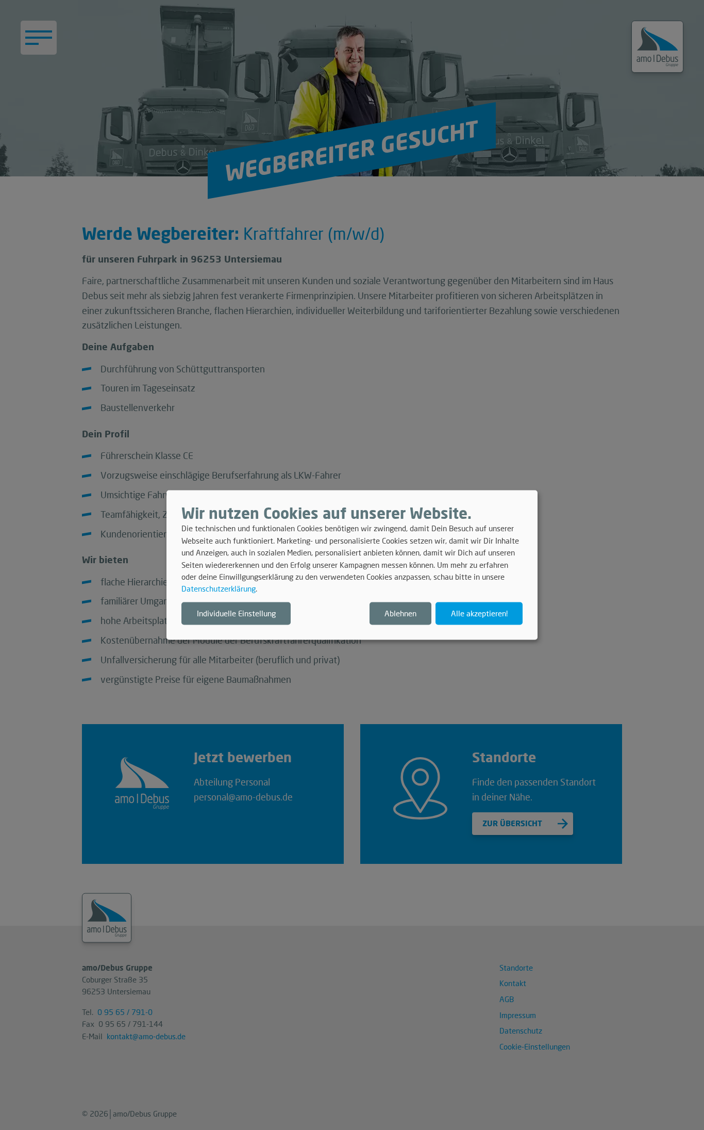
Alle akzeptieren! (479, 613)
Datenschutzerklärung (218, 588)
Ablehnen (400, 613)
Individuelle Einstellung (236, 613)
